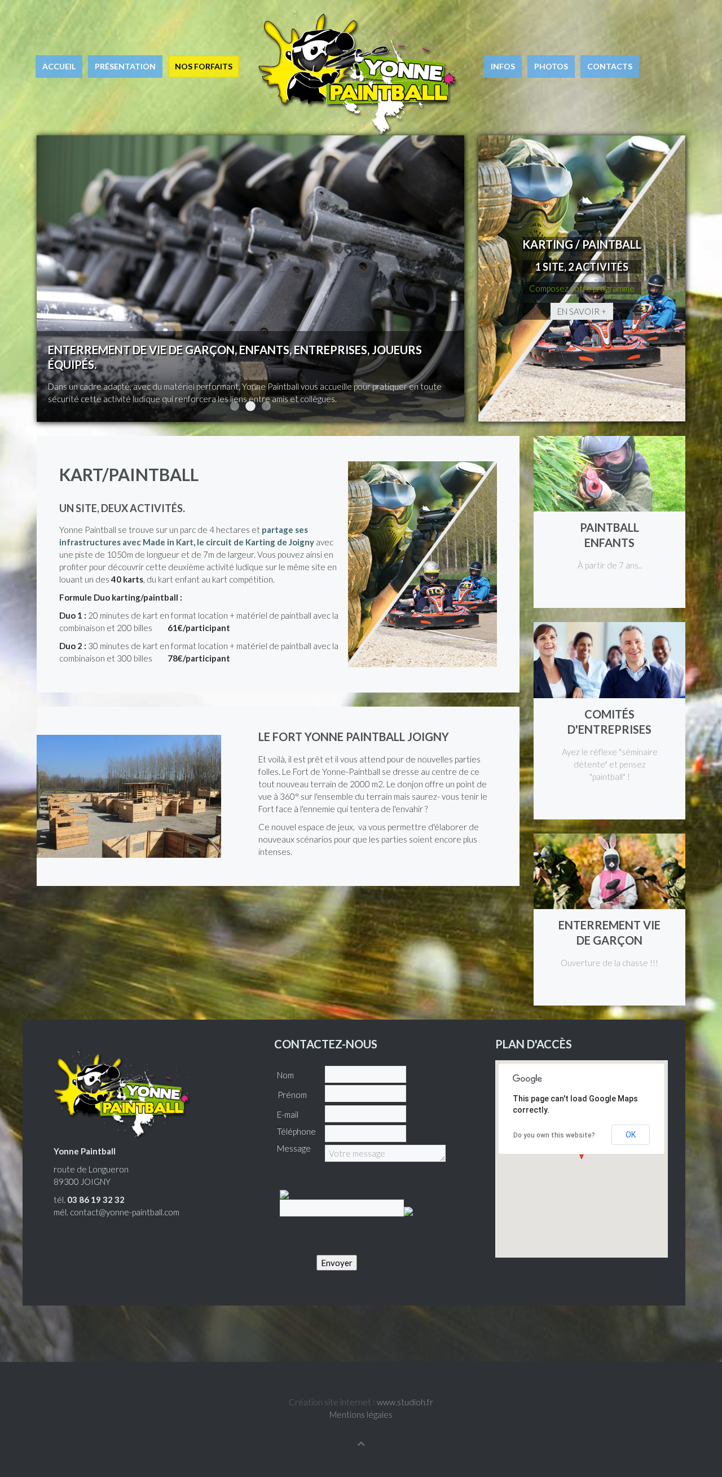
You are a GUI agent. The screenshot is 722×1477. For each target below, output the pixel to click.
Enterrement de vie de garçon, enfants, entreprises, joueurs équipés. (250, 406)
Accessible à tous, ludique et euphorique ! (234, 406)
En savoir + (581, 311)
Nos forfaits (203, 66)
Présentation (125, 66)
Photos (551, 66)
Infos (503, 66)
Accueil (59, 66)
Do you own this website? (554, 1135)
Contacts (609, 66)
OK (631, 1134)
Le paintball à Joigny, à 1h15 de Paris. (266, 406)
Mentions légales (361, 1414)
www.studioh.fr (405, 1402)
